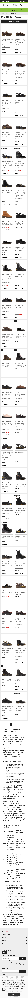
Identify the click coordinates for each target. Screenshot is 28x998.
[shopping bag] (25, 5)
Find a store (5, 968)
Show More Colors (6, 47)
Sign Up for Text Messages (9, 955)
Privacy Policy (13, 963)
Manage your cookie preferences (15, 980)
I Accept (14, 994)
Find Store (22, 971)
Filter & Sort (15, 21)
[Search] (8, 5)
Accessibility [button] (23, 1)
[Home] (14, 5)
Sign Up (4, 952)
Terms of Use (6, 963)
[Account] (21, 5)
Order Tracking (5, 1)
